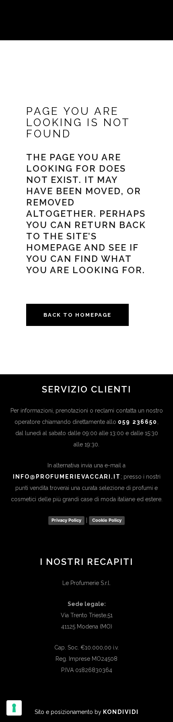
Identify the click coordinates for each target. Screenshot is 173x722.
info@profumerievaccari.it (67, 476)
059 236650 (137, 422)
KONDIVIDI (121, 712)
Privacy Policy (66, 520)
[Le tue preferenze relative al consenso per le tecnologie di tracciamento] (14, 708)
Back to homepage (77, 315)
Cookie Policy (107, 520)
